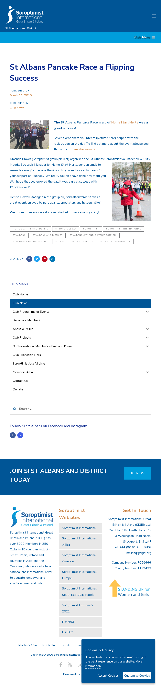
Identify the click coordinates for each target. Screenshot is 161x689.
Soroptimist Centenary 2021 (77, 608)
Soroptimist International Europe (79, 575)
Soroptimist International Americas (79, 558)
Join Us (66, 645)
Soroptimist (91, 229)
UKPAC (67, 632)
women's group (82, 241)
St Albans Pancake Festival (30, 241)
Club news (17, 108)
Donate (80, 645)
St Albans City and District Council (93, 235)
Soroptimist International (123, 229)
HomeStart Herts (124, 122)
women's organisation (115, 241)
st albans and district (47, 235)
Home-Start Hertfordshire (30, 229)
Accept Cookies (108, 676)
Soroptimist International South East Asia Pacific (79, 591)
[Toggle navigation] (131, 16)
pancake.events (83, 149)
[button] (144, 37)
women (60, 241)
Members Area (27, 645)
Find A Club (49, 645)
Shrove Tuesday (65, 229)
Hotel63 (68, 622)
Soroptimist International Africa (79, 541)
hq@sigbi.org (142, 553)
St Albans (19, 235)
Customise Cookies (137, 676)
